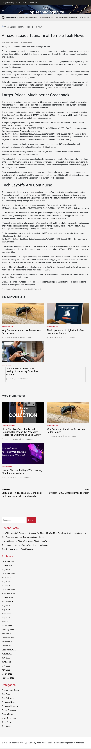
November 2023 (8, 593)
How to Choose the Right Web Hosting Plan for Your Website (22, 472)
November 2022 (8, 642)
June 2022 (6, 662)
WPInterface (79, 743)
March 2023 (7, 626)
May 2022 (6, 666)
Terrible (30, 289)
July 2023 (6, 610)
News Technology (7, 31)
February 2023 (8, 630)
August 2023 (7, 605)
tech (25, 289)
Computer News (7, 466)
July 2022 (6, 658)
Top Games (6, 726)
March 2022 (7, 674)
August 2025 (7, 569)
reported (80, 249)
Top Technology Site (46, 12)
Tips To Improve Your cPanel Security (17, 549)
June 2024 (6, 577)
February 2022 (8, 678)
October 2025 (7, 565)
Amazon (9, 289)
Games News (7, 714)
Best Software (8, 698)
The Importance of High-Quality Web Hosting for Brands (66, 332)
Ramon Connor (26, 43)
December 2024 (8, 573)
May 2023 (6, 618)
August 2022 (7, 654)
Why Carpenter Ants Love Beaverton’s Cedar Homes (51, 17)
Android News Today (8, 425)
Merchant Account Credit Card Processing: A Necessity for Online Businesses (20, 371)
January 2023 (7, 634)
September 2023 (9, 601)
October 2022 (7, 646)
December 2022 (8, 638)
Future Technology (9, 710)
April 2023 (6, 622)
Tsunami (37, 289)
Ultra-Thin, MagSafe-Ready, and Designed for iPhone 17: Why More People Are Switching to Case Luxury (21, 432)
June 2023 (6, 614)
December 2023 (8, 589)
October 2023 (7, 597)
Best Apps (6, 694)
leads (15, 289)
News (20, 289)
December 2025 (8, 561)
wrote (84, 165)
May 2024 (6, 581)
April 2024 (6, 585)
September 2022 (9, 650)
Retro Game (7, 722)
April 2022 (6, 670)
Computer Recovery (10, 706)
